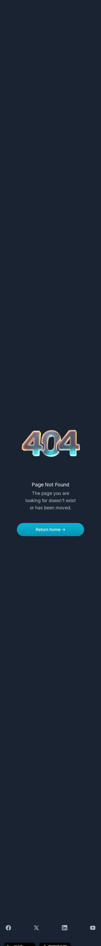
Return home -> (51, 529)
